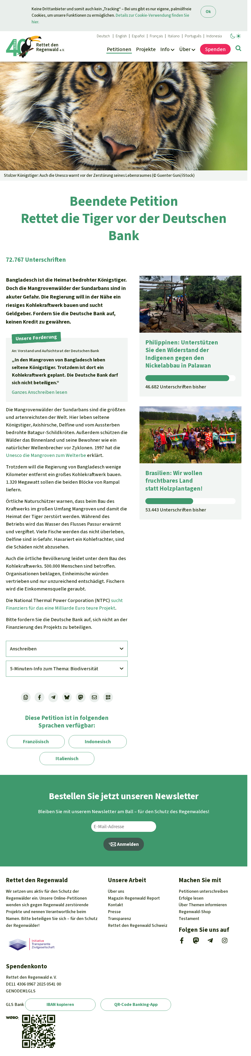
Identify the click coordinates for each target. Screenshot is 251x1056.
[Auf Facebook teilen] (39, 697)
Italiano (174, 36)
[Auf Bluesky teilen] (67, 697)
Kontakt (115, 905)
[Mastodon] (196, 942)
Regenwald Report (134, 898)
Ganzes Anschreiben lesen (39, 392)
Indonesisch (98, 741)
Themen (203, 905)
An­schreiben (23, 648)
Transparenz (119, 918)
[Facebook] (182, 942)
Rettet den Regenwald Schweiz (137, 925)
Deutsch (103, 36)
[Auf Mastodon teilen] (81, 697)
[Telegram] (210, 942)
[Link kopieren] (26, 697)
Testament (189, 918)
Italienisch (66, 758)
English (121, 36)
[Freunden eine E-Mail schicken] (94, 697)
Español (138, 36)
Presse (114, 912)
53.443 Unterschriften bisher (175, 510)
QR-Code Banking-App (136, 1004)
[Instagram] (225, 942)
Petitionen (203, 891)
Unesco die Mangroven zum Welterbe (46, 455)
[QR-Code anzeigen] (108, 697)
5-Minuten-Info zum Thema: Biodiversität (54, 668)
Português (193, 36)
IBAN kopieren (60, 1004)
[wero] (12, 1018)
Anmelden (127, 844)
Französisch (36, 741)
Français (156, 36)
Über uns (116, 891)
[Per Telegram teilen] (53, 697)
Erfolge (191, 898)
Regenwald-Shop (195, 912)
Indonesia (214, 36)
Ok (208, 11)
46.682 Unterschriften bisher (175, 387)
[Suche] (238, 49)
